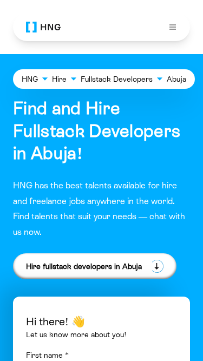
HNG (30, 79)
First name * (47, 355)
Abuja (176, 79)
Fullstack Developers (117, 79)
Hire (59, 79)
